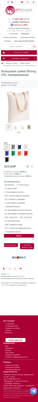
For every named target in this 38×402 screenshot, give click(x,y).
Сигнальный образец (12, 369)
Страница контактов (12, 328)
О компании (13, 34)
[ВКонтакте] (13, 257)
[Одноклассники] (15, 257)
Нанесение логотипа (27, 37)
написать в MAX (20, 25)
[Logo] (19, 10)
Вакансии (8, 332)
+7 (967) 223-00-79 (21, 381)
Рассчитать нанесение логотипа (11, 245)
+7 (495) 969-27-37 (13, 379)
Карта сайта (9, 352)
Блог (6, 346)
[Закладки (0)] (9, 2)
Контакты (7, 41)
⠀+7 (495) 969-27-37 (19, 19)
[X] (18, 257)
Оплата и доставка (10, 37)
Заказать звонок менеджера (19, 28)
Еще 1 (19, 132)
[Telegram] (25, 257)
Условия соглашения (12, 355)
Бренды (8, 350)
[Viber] (20, 257)
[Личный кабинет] (34, 2)
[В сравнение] (28, 166)
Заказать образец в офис (27, 246)
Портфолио (9, 348)
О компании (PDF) (11, 326)
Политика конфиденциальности (16, 357)
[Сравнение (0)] (13, 2)
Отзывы (8, 330)
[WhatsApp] (22, 257)
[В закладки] (32, 166)
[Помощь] (23, 2)
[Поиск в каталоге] (34, 46)
